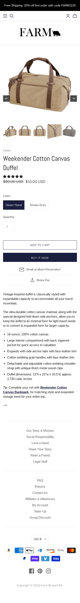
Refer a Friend (40, 455)
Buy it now (40, 257)
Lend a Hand (40, 443)
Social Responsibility (40, 437)
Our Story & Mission (40, 430)
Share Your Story (40, 449)
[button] (13, 176)
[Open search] (12, 16)
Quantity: (9, 217)
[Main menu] (5, 16)
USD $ (37, 539)
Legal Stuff (40, 461)
